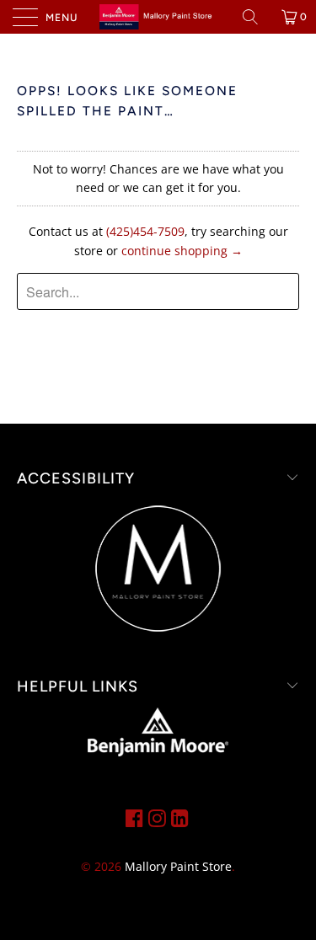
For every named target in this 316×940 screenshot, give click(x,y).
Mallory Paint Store (178, 866)
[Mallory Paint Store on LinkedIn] (180, 818)
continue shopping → (182, 251)
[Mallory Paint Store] (158, 17)
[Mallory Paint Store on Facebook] (134, 818)
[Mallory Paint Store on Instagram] (157, 818)
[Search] (256, 16)
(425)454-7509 (145, 231)
